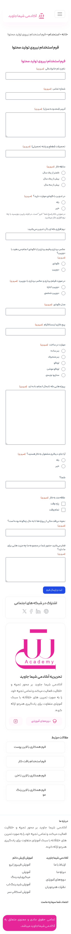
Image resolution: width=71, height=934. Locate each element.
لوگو (56, 363)
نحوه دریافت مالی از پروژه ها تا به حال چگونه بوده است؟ (36, 523)
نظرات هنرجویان (55, 887)
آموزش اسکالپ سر (18, 892)
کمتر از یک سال (51, 173)
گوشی (55, 264)
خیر (57, 208)
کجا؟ (62, 478)
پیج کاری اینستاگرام (50, 325)
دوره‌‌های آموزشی (41, 721)
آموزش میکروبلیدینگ (20, 875)
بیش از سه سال (51, 185)
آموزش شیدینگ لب (18, 884)
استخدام (53, 34)
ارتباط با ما (60, 865)
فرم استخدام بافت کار (32, 761)
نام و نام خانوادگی (50, 69)
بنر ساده (55, 351)
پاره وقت (55, 504)
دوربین (55, 270)
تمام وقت (54, 510)
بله (57, 202)
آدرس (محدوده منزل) (49, 109)
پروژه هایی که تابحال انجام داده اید (42, 386)
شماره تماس (54, 89)
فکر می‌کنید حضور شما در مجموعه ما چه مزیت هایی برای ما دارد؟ (36, 550)
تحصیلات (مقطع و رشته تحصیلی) (44, 147)
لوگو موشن (53, 369)
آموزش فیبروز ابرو (19, 865)
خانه (65, 34)
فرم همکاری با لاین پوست (30, 747)
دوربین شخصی (51, 293)
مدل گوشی (54, 305)
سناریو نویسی (52, 375)
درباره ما (61, 872)
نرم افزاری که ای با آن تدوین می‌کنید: (46, 229)
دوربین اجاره (53, 287)
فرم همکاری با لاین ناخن (30, 776)
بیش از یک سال (51, 179)
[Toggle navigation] (60, 14)
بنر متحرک (53, 357)
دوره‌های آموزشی (56, 880)
